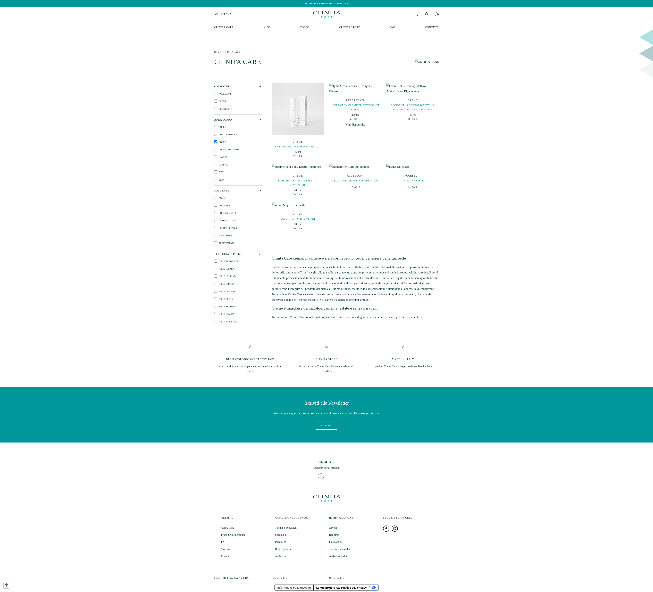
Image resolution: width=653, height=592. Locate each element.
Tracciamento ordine (340, 549)
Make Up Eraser (412, 180)
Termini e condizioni (286, 527)
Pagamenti (280, 541)
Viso (267, 27)
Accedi (333, 527)
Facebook (386, 529)
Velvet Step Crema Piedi (298, 219)
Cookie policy (336, 578)
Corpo (304, 27)
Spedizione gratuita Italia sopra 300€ (326, 3)
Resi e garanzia (283, 549)
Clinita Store (349, 27)
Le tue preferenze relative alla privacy (341, 587)
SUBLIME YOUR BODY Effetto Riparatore (297, 182)
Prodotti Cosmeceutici (233, 534)
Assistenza (223, 14)
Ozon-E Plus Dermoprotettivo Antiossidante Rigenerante (412, 107)
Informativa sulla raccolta (294, 587)
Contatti (432, 27)
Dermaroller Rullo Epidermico (355, 180)
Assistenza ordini (338, 556)
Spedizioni (281, 534)
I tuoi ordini (335, 541)
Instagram (395, 529)
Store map (226, 549)
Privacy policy (279, 578)
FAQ (392, 27)
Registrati (334, 534)
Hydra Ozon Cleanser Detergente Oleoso (355, 107)
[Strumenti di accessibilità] (6, 585)
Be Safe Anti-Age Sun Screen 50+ (298, 146)
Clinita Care (224, 27)
